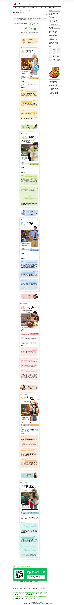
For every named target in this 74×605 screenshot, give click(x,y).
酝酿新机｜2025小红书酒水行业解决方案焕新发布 (23, 566)
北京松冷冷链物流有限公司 (59, 60)
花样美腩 (54, 56)
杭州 (53, 48)
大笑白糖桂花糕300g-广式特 (53, 81)
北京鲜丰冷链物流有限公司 (50, 60)
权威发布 (37, 7)
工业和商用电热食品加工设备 (53, 92)
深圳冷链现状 (58, 48)
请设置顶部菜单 (16, 0)
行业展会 (32, 7)
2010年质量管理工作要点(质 (53, 89)
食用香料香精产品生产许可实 (53, 93)
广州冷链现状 (58, 49)
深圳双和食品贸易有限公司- (53, 31)
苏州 (49, 52)
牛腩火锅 (50, 56)
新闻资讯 (19, 7)
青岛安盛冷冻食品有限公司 (53, 35)
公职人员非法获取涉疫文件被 (54, 21)
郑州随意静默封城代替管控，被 (54, 16)
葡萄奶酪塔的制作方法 (52, 28)
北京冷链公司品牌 (54, 60)
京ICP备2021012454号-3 (40, 602)
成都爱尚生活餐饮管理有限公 (53, 42)
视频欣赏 (54, 7)
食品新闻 (17, 10)
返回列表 (17, 567)
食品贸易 (28, 7)
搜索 (44, 4)
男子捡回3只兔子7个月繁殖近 (54, 14)
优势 (53, 52)
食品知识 (41, 7)
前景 (49, 48)
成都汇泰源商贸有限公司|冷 (53, 39)
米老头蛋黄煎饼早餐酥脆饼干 (53, 84)
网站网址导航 (50, 603)
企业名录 (46, 7)
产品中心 (23, 7)
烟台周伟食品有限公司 (52, 32)
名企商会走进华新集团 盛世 (54, 13)
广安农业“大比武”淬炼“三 (53, 20)
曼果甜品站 (58, 56)
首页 (13, 10)
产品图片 (50, 7)
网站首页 (15, 7)
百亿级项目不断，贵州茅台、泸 (54, 17)
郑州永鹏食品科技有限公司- (53, 38)
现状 (57, 52)
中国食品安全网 (35, 602)
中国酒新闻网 (21, 10)
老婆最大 (54, 59)
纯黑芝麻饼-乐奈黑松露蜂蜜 (53, 85)
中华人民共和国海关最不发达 (53, 88)
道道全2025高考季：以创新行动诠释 (54, 11)
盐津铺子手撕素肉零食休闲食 (53, 82)
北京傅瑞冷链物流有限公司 (59, 59)
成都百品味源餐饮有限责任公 (53, 43)
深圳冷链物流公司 (54, 49)
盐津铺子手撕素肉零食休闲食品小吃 (54, 79)
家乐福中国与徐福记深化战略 (54, 24)
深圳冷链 (50, 49)
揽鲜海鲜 (50, 59)
